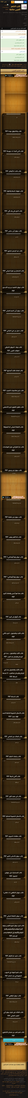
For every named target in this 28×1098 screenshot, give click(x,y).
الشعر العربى (22, 37)
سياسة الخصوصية (10, 1086)
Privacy (8, 1087)
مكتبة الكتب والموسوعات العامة (18, 49)
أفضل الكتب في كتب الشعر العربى (18, 28)
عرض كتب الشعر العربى (20, 31)
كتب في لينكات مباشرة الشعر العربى (15, 1075)
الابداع (25, 64)
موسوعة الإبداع (12, 1095)
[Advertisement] (13, 484)
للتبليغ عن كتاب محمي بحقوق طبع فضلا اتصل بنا (10, 1082)
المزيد (13, 1040)
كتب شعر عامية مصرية (19, 46)
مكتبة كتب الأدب (22, 34)
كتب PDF (3, 2)
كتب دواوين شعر (20, 40)
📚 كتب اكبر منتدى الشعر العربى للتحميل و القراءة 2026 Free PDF (14, 65)
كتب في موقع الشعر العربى (10, 1072)
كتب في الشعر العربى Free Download (14, 1073)
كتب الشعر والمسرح (19, 43)
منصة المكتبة (17, 1086)
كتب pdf (13, 1087)
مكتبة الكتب (22, 1086)
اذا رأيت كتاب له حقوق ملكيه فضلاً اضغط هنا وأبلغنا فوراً (12, 1092)
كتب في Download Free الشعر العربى (13, 1071)
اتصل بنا (17, 1087)
